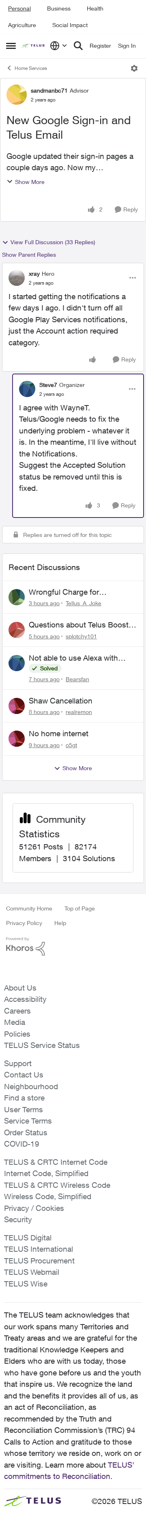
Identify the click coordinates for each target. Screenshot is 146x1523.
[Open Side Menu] (11, 46)
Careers (17, 1010)
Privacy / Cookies (34, 1208)
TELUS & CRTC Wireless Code (57, 1185)
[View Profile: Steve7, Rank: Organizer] (27, 389)
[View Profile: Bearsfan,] (17, 663)
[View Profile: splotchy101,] (17, 630)
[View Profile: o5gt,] (17, 739)
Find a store (24, 1097)
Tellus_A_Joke (83, 603)
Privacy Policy (24, 922)
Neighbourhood (31, 1086)
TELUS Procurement (39, 1260)
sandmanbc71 (49, 90)
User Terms (23, 1109)
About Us (20, 987)
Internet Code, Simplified (46, 1173)
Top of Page (79, 908)
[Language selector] (59, 46)
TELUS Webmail (31, 1271)
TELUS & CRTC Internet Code (55, 1162)
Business (59, 8)
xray (34, 273)
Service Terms (28, 1120)
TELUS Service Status (42, 1045)
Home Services (31, 68)
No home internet (58, 733)
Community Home (29, 908)
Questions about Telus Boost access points (79, 625)
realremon (79, 711)
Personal (19, 8)
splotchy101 (81, 636)
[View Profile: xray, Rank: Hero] (17, 278)
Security (18, 1219)
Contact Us (23, 1074)
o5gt (71, 744)
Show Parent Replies (29, 254)
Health (95, 8)
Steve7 (48, 384)
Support (18, 1063)
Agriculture (22, 24)
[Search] (78, 46)
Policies (17, 1033)
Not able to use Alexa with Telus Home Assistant (73, 658)
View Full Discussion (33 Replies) (53, 242)
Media (14, 1022)
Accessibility (25, 999)
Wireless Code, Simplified (47, 1196)
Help (60, 922)
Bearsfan (77, 679)
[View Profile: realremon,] (17, 706)
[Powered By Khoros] (73, 946)
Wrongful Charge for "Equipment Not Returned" (75, 592)
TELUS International (38, 1248)
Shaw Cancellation (60, 700)
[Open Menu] (134, 68)
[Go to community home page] (34, 46)
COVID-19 (21, 1143)
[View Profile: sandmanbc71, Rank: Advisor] (16, 94)
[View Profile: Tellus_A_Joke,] (17, 597)
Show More (30, 181)
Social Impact (70, 24)
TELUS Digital (28, 1237)
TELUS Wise (25, 1283)
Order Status (25, 1132)
